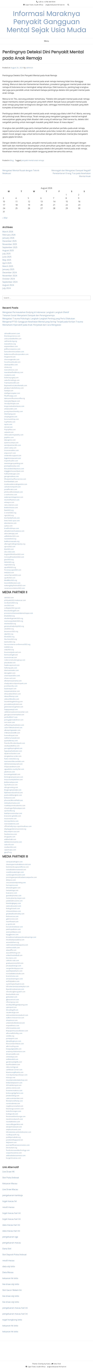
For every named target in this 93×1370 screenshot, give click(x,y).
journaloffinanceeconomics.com (18, 1145)
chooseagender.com (11, 359)
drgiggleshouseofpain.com (14, 471)
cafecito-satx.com (12, 960)
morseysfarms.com (11, 821)
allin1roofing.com (12, 1046)
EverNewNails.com (11, 481)
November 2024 (9, 275)
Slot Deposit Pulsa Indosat (14, 1254)
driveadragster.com (13, 888)
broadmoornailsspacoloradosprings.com (21, 937)
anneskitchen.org (12, 942)
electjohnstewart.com (14, 1127)
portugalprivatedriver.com (13, 720)
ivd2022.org (8, 647)
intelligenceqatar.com (12, 393)
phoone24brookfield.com (13, 800)
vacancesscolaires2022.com (14, 588)
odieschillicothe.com (11, 699)
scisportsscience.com (14, 1153)
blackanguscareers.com (15, 1109)
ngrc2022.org (9, 515)
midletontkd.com (12, 1059)
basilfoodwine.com (13, 1064)
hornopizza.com (12, 885)
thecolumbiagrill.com (11, 611)
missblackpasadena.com (15, 940)
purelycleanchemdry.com (13, 411)
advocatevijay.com (11, 533)
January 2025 (8, 269)
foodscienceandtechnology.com (18, 1150)
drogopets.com (9, 837)
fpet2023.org (8, 510)
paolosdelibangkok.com (13, 795)
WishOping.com (10, 414)
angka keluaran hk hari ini (55, 5)
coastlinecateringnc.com (15, 872)
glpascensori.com (12, 999)
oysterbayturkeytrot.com (15, 984)
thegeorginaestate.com (12, 790)
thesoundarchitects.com (15, 1044)
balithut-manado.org (11, 541)
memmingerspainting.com (13, 463)
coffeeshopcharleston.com (14, 725)
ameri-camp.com (10, 448)
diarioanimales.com (11, 670)
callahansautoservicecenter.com (16, 712)
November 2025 (9, 244)
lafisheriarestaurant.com (13, 764)
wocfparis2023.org (11, 603)
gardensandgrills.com (14, 1062)
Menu (46, 41)
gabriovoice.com (12, 919)
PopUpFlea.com (10, 429)
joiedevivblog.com (12, 1096)
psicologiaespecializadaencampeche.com (21, 877)
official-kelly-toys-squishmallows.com (17, 826)
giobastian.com (11, 997)
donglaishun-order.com (12, 756)
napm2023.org (9, 565)
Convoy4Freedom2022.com (14, 557)
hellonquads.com (10, 668)
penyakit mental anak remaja (32, 160)
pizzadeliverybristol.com (13, 704)
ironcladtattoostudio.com (15, 973)
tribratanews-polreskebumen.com (18, 1132)
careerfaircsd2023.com (12, 575)
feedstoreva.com (10, 834)
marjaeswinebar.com (12, 691)
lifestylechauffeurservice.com (15, 479)
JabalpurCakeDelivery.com (14, 388)
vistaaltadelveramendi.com (16, 869)
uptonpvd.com (11, 1007)
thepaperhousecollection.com (17, 1031)
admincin (29, 67)
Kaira (48, 1364)
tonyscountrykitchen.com (13, 779)
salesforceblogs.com (11, 380)
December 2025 (9, 241)
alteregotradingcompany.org (14, 544)
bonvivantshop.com (11, 419)
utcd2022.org (9, 629)
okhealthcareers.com (12, 333)
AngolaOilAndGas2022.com (14, 554)
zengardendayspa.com (14, 968)
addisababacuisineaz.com (15, 1155)
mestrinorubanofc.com (14, 1119)
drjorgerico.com (10, 440)
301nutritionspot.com (13, 1085)
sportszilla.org (9, 811)
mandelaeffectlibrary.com (13, 372)
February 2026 (9, 234)
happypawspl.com (11, 709)
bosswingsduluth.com (12, 774)
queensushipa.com (11, 442)
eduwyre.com (9, 502)
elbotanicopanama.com (13, 681)
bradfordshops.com (11, 528)
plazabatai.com (10, 662)
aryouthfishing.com (13, 953)
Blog (12, 160)
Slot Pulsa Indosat (10, 1177)
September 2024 (9, 282)
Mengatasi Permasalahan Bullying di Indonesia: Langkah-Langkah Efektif (35, 312)
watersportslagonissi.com (13, 497)
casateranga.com (12, 1012)
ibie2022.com (9, 549)
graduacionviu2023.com (14, 963)
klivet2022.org (9, 636)
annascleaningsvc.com (14, 979)
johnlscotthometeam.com (13, 492)
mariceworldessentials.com (14, 761)
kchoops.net (10, 1077)
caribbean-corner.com (14, 1070)
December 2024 (9, 272)
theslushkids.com (12, 994)
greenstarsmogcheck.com (13, 707)
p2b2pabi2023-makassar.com (15, 600)
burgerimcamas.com (13, 1158)
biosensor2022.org (11, 631)
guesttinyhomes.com (13, 895)
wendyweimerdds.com (12, 445)
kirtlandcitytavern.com (14, 1083)
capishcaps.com (10, 850)
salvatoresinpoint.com (12, 487)
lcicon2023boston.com (12, 583)
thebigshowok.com (13, 908)
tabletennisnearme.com (13, 842)
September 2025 (9, 247)
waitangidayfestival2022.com (14, 585)
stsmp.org (8, 367)
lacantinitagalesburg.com (13, 701)
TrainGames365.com (11, 383)
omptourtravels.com (13, 1129)
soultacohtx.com (10, 847)
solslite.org (10, 1036)
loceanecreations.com (14, 1090)
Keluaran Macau (9, 1183)
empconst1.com (10, 453)
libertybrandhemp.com (14, 1101)
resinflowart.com (12, 921)
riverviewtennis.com (11, 824)
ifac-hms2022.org (10, 639)
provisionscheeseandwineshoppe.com (18, 613)
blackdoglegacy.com (13, 903)
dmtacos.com (11, 880)
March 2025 (7, 266)
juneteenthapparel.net (14, 1140)
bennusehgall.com (11, 655)
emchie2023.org (10, 623)
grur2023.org (8, 559)
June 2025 (6, 256)
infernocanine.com (13, 1028)
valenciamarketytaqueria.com (17, 945)
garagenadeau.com (11, 476)
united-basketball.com (14, 955)
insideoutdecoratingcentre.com (15, 484)
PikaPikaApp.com (10, 396)
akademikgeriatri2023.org (13, 618)
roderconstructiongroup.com (14, 660)
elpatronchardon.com (12, 753)
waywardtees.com (11, 346)
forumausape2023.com (12, 570)
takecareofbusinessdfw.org (14, 398)
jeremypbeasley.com (12, 466)
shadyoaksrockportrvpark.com (15, 683)
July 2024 (6, 288)
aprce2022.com (9, 546)
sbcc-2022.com (9, 552)
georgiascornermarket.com (14, 714)
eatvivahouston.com (13, 906)
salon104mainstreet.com (13, 727)
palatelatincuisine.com (14, 901)
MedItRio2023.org (10, 580)
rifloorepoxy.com (12, 1002)
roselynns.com (9, 375)
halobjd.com (8, 390)
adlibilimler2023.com (11, 536)
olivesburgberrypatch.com (15, 992)
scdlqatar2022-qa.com (12, 608)
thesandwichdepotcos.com (14, 468)
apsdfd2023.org (10, 567)
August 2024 (8, 285)
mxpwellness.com (12, 1025)
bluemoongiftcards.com (14, 1072)
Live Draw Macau (10, 1189)
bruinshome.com (12, 976)
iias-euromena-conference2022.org (17, 644)
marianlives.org (10, 344)
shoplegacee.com (10, 416)
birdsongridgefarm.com (14, 1093)
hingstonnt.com (10, 357)
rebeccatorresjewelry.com (13, 435)
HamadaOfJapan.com (12, 401)
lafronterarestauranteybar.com (17, 986)
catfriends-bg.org (10, 341)
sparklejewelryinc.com (14, 971)
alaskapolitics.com (11, 365)
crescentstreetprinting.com (16, 882)
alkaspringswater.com (12, 730)
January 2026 (8, 238)
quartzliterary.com (11, 740)
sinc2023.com (9, 605)
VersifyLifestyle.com (11, 403)
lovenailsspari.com (11, 735)
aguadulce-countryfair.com (14, 769)
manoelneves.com (11, 370)
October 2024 (8, 278)
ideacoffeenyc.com (11, 696)
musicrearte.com (10, 818)
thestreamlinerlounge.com (15, 1116)
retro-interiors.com (11, 505)
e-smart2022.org (10, 513)
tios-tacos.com (11, 958)
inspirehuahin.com (11, 461)
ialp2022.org (8, 634)
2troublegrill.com (12, 1010)
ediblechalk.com (10, 839)
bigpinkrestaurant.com (12, 458)
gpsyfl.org (8, 852)
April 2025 (7, 263)
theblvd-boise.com (11, 507)
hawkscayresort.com (11, 665)
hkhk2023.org (9, 562)
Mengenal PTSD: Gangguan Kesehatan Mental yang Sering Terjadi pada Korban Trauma (42, 321)
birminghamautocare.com (13, 777)
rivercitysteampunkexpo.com (16, 1075)
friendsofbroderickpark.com (14, 743)
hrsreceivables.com (11, 450)
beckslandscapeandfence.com (17, 867)
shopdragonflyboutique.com (14, 808)
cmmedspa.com (12, 1057)
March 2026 (7, 231)
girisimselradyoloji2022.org (14, 626)
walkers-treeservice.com (15, 1018)
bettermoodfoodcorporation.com (16, 354)
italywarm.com (11, 1142)
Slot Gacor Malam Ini (12, 1290)
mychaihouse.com (11, 785)
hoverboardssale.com (12, 362)
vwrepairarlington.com (14, 862)
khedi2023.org (9, 616)
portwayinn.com (12, 1038)
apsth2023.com (9, 578)
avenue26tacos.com (13, 932)
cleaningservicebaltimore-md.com (18, 864)
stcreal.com (8, 427)
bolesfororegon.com (13, 1111)
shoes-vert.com (10, 678)
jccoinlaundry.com (10, 686)
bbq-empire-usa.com (11, 831)
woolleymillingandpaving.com (17, 1005)
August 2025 (8, 250)
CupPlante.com (9, 422)
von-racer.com (9, 722)
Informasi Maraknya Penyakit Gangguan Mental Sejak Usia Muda (46, 22)
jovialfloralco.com (10, 489)
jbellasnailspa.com (11, 782)
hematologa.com (12, 890)
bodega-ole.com (12, 1114)
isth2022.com (9, 597)
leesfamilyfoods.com (12, 518)
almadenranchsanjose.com (14, 531)
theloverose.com (12, 916)
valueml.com (8, 432)
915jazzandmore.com (12, 766)
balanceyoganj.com (11, 377)
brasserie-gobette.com (12, 816)
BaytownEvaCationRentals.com (15, 385)
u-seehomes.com (10, 494)
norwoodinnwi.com (13, 1103)
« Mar (5, 218)
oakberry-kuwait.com (12, 738)
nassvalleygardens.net (14, 1124)
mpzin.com (8, 424)
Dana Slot (6, 1248)
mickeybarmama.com (12, 803)
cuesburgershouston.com (15, 875)
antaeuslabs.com (10, 409)
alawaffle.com (11, 950)
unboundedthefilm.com (12, 339)
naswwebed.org (10, 539)
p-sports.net (10, 924)
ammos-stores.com (13, 1088)
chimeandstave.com (13, 911)
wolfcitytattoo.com (12, 981)
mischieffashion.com (11, 500)
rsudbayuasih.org (12, 1135)
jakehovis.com (9, 772)
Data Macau (7, 1272)
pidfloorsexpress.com (12, 349)
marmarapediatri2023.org (13, 621)
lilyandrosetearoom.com (15, 989)
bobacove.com (9, 798)
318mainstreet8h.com (12, 733)
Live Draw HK (8, 1171)
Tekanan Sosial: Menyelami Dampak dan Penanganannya (28, 315)
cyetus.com (8, 526)
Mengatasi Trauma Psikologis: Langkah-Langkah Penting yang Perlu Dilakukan (38, 318)
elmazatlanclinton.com (12, 694)
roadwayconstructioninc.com (14, 805)
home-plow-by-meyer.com (15, 898)
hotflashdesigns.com (12, 474)
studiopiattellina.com (11, 746)
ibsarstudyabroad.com (12, 652)
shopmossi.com (12, 1020)
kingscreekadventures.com (14, 406)
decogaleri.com (9, 673)
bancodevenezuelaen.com (14, 351)
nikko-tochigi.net (12, 1067)
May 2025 (6, 260)
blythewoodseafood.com (13, 792)
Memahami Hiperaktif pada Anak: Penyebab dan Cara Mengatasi (31, 324)
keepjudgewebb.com (13, 1049)
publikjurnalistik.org (13, 1137)
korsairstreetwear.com (14, 927)
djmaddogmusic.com (13, 1041)
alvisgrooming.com (11, 787)
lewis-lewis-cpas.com (12, 520)
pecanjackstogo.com (13, 966)
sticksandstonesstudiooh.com (17, 1015)
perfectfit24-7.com (10, 717)
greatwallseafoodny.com (15, 914)
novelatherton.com (13, 1121)
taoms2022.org (9, 642)
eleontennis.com (10, 523)
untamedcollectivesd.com (15, 1023)
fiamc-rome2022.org (11, 759)
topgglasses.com (12, 934)
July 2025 (6, 253)
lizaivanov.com (11, 893)
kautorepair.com (10, 688)
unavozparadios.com (12, 675)
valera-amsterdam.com (14, 1098)
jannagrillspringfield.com (13, 748)
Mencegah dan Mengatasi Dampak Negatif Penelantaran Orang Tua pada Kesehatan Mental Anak (71, 173)
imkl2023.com (9, 572)
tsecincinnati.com (10, 657)
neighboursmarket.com (14, 1106)
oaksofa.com (9, 844)
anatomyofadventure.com (15, 1051)
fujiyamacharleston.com (13, 751)
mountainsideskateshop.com (16, 1080)
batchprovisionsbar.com (13, 813)
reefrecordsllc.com (13, 947)
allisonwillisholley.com (14, 1033)
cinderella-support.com (12, 455)
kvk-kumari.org (11, 1147)
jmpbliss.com (9, 437)
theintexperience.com (12, 336)
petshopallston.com (13, 929)
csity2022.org (9, 649)
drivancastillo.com (12, 1054)
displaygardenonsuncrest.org (15, 829)
